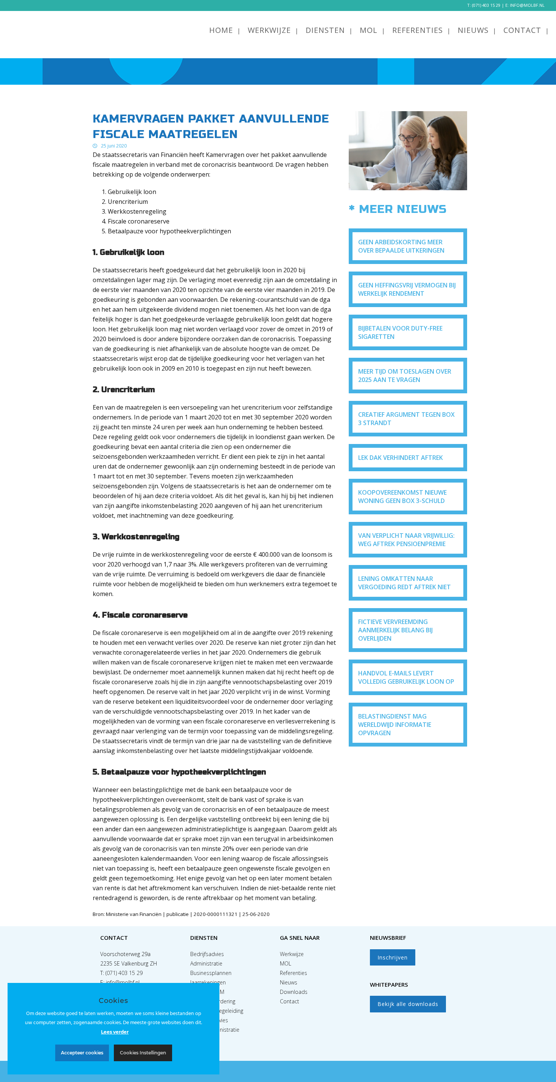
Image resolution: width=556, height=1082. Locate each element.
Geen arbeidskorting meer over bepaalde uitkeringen (401, 246)
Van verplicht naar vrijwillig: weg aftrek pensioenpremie (406, 539)
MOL (285, 963)
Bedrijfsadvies (207, 954)
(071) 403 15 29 (486, 5)
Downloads (294, 991)
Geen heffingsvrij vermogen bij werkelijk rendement (407, 289)
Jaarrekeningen (208, 982)
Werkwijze (292, 954)
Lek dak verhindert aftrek (400, 457)
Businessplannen (210, 972)
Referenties (293, 972)
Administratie (206, 963)
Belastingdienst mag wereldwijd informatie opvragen (394, 724)
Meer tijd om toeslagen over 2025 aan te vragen (404, 375)
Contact (289, 1001)
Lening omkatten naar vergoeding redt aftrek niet (404, 582)
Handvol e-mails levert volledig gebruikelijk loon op (406, 677)
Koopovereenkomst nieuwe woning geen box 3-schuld (402, 496)
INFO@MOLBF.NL (527, 5)
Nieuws (288, 982)
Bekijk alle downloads (407, 1003)
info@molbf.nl (123, 982)
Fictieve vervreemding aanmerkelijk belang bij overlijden (395, 630)
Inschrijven (392, 957)
